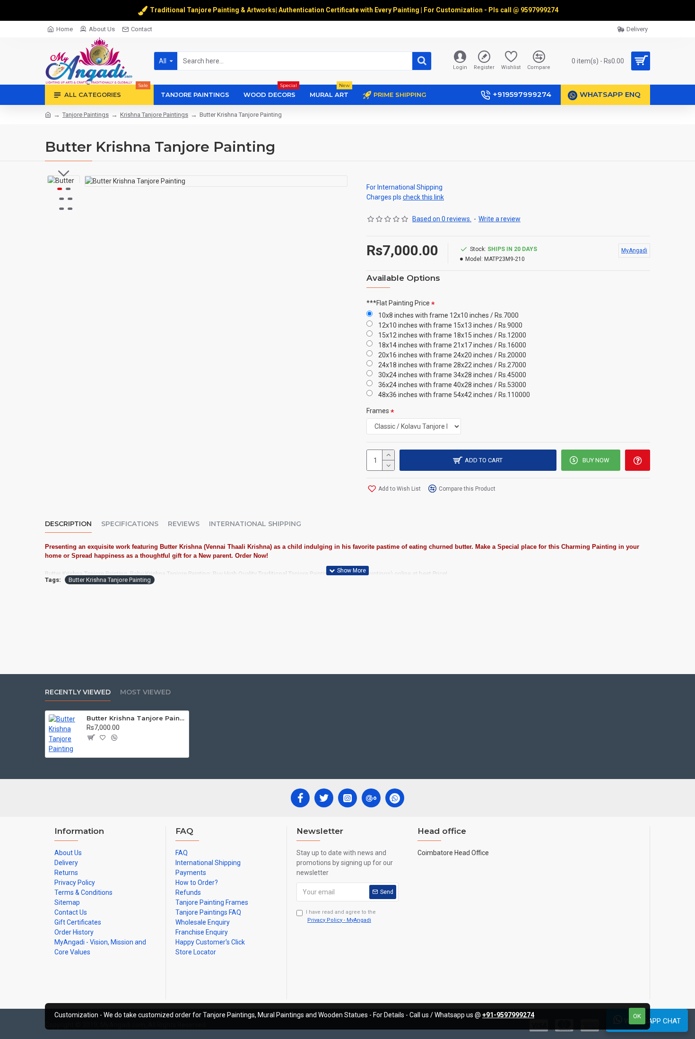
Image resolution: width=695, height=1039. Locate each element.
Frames (377, 411)
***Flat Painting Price (398, 303)
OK (637, 1016)
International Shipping (255, 524)
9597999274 (540, 10)
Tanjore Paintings (85, 114)
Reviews (184, 524)
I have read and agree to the (341, 916)
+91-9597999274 (508, 1015)
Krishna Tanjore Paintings (154, 114)
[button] (63, 173)
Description (68, 524)
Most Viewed (145, 692)
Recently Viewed (78, 692)
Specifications (129, 524)
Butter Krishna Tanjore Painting (110, 579)
